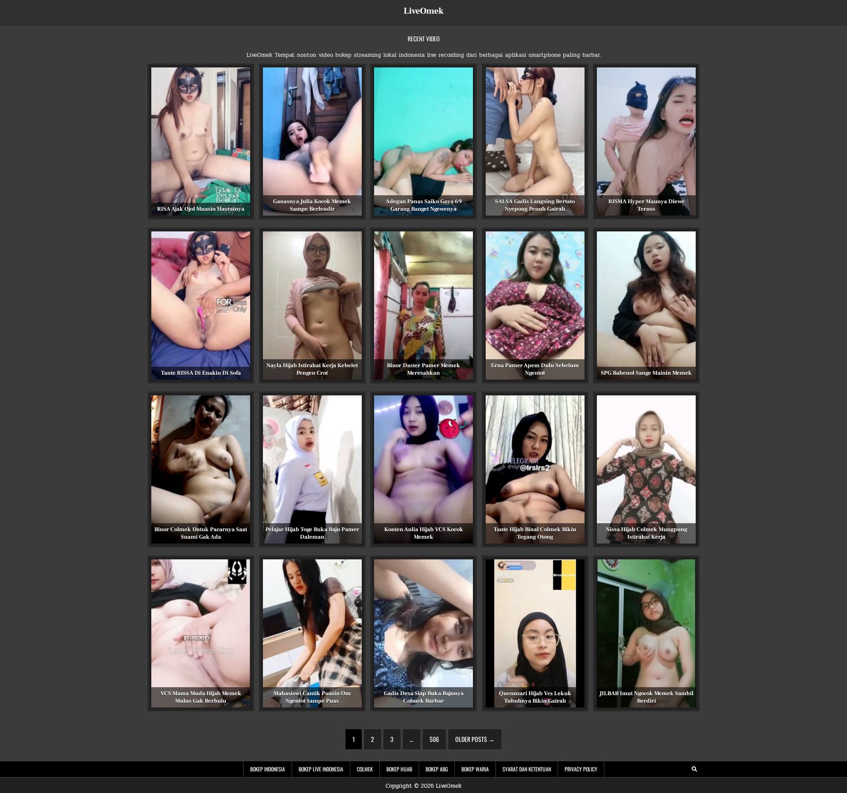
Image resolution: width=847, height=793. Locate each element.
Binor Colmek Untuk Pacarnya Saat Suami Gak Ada (200, 533)
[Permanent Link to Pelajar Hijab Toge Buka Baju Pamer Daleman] (312, 469)
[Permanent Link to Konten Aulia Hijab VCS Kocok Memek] (423, 469)
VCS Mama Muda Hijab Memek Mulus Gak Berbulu (201, 697)
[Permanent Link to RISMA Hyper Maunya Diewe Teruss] (646, 141)
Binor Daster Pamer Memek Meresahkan (423, 369)
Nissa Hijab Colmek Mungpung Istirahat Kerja (646, 533)
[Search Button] (694, 769)
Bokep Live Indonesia (321, 769)
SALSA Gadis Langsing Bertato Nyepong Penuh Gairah (535, 205)
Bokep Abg (437, 769)
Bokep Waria (475, 769)
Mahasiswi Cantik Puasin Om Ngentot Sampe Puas (312, 697)
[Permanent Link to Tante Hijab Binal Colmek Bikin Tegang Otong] (535, 469)
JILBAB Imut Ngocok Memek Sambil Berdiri (646, 697)
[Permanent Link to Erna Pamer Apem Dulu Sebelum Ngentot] (535, 305)
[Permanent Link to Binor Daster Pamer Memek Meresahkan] (423, 305)
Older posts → (475, 739)
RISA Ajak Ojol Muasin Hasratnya (200, 208)
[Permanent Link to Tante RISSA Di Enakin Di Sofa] (200, 305)
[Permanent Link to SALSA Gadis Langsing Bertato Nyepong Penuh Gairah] (535, 141)
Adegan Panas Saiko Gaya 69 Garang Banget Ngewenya (424, 205)
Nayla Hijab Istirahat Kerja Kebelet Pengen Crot (312, 369)
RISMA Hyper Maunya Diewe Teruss (646, 205)
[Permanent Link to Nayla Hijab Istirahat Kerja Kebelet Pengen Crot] (312, 305)
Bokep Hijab (399, 769)
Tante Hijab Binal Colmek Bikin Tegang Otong (535, 533)
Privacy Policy (581, 769)
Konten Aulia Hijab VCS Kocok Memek (423, 533)
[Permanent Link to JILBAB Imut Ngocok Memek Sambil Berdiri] (646, 633)
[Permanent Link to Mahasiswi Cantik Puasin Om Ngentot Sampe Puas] (312, 633)
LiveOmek (424, 11)
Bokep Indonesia (267, 769)
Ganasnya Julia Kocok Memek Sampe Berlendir (312, 205)
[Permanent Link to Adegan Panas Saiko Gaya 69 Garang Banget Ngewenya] (423, 141)
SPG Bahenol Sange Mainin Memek (646, 372)
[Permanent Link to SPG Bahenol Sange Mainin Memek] (646, 305)
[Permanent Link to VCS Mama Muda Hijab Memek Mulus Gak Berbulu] (200, 633)
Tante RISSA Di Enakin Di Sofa (201, 372)
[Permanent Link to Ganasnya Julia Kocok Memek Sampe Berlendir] (312, 141)
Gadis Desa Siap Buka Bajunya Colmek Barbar (424, 697)
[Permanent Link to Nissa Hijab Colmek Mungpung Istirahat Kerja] (646, 469)
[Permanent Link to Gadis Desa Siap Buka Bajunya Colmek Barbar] (423, 633)
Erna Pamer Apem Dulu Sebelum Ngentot (535, 369)
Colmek (365, 769)
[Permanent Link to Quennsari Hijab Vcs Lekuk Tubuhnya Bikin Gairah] (535, 633)
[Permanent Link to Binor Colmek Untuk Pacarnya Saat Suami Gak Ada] (200, 469)
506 (434, 739)
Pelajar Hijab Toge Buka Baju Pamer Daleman (312, 533)
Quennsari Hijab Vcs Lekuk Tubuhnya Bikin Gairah (535, 697)
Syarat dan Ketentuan (526, 769)
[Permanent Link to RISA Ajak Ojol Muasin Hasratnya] (200, 141)
